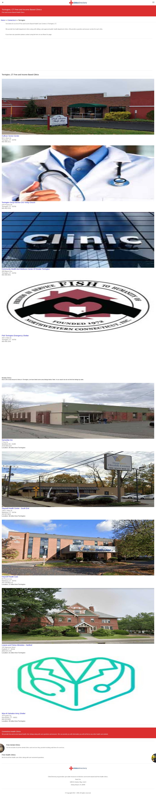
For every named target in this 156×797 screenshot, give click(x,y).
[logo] (78, 2)
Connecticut (12, 20)
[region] (78, 55)
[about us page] (153, 2)
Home (3, 20)
